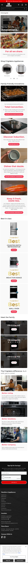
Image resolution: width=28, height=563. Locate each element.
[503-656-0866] (22, 4)
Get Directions (4, 519)
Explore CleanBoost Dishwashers (13, 176)
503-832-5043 (8, 521)
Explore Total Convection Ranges (13, 114)
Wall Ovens (7, 75)
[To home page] (9, 5)
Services (3, 506)
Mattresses (3, 496)
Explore (14, 249)
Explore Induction (13, 144)
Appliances (3, 494)
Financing (3, 501)
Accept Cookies (20, 560)
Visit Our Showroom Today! (15, 1)
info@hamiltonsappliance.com (11, 523)
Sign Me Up (14, 482)
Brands (2, 499)
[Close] (25, 546)
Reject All (8, 560)
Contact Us (3, 508)
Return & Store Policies (6, 509)
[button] (2, 4)
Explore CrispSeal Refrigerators (14, 212)
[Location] (18, 4)
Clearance (3, 498)
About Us (3, 504)
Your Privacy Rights (14, 556)
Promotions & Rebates (6, 503)
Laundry (21, 75)
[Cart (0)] (25, 4)
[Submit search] (24, 9)
